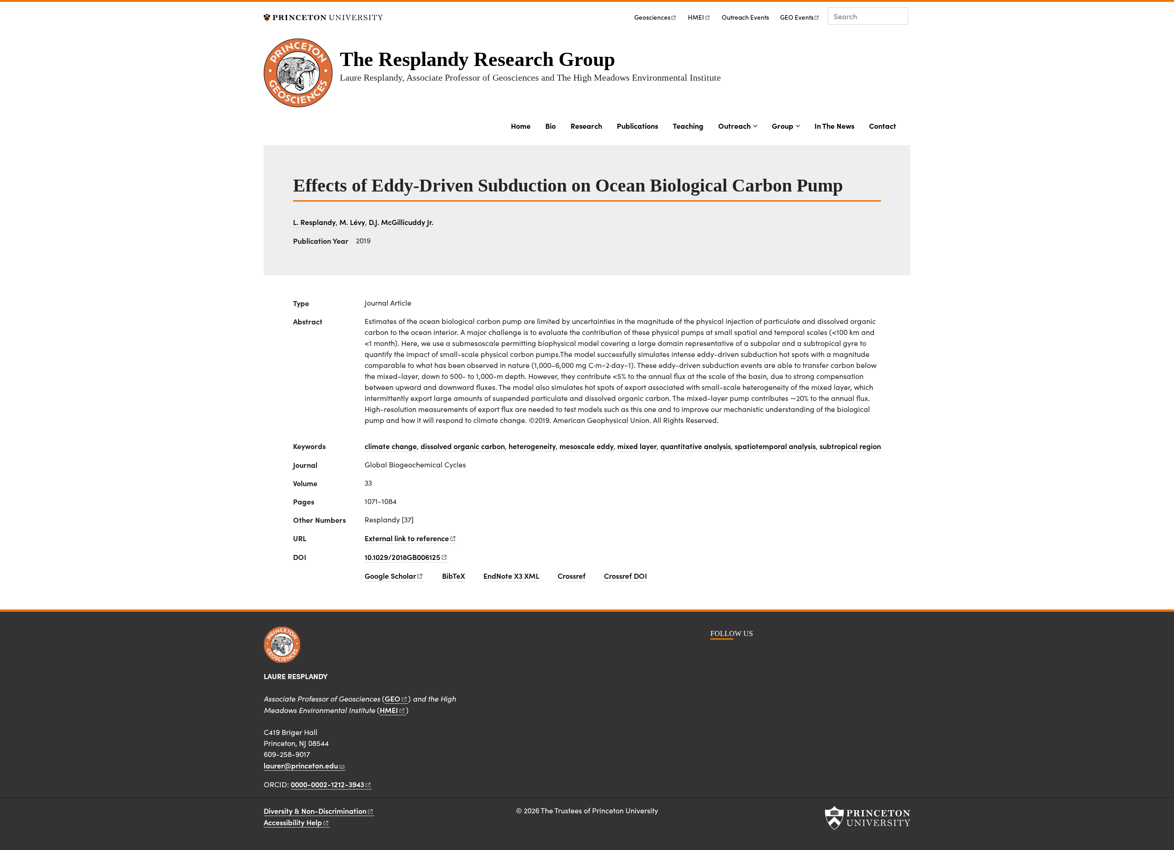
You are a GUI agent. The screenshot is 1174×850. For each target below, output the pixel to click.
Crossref (572, 575)
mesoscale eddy (586, 446)
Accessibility (293, 822)
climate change (391, 446)
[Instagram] (734, 654)
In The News (834, 126)
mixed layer (637, 446)
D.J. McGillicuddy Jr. (401, 222)
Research (586, 126)
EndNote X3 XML (511, 575)
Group (782, 126)
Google (390, 575)
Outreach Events (745, 17)
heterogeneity (532, 446)
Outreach (734, 126)
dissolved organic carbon (463, 446)
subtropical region (850, 446)
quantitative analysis (695, 446)
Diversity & (315, 811)
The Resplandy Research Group (477, 59)
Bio (550, 126)
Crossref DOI (625, 575)
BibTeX (453, 575)
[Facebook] (718, 654)
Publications (637, 126)
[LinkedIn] (750, 654)
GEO (797, 17)
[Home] (302, 76)
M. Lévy (352, 222)
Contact (882, 126)
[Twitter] (766, 654)
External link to (407, 538)
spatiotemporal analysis (775, 446)
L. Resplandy (314, 222)
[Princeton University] (323, 16)
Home (521, 126)
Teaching (688, 126)
